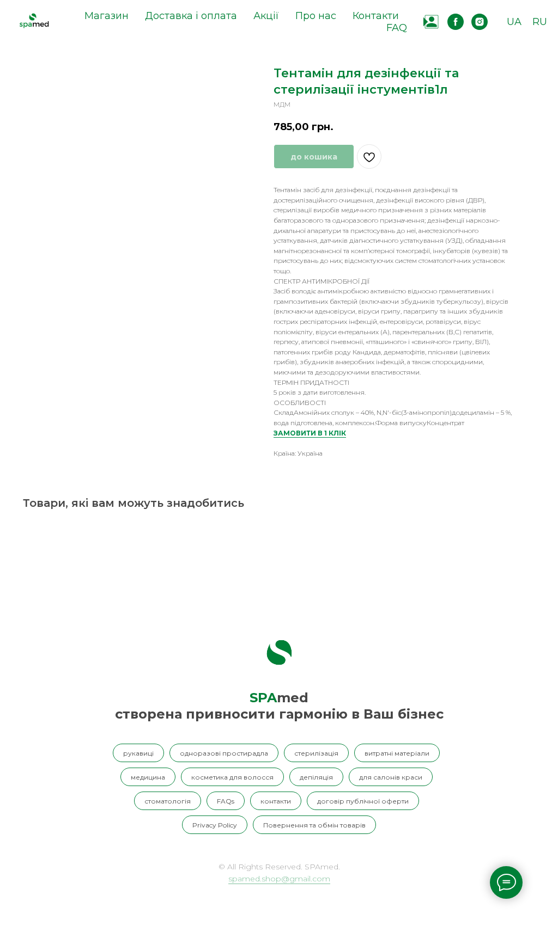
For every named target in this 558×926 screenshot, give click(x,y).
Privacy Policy (214, 825)
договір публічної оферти (363, 801)
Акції (266, 16)
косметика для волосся (232, 777)
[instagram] (479, 22)
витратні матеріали (397, 753)
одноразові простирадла (224, 753)
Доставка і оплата (191, 16)
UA (514, 22)
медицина (148, 777)
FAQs (225, 801)
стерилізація (316, 753)
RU (539, 22)
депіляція (316, 777)
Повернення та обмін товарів (314, 825)
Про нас (315, 16)
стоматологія (167, 801)
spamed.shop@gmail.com (279, 879)
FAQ (396, 28)
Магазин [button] (106, 16)
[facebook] (455, 22)
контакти (275, 801)
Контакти (376, 16)
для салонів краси (390, 777)
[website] (431, 22)
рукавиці (138, 753)
